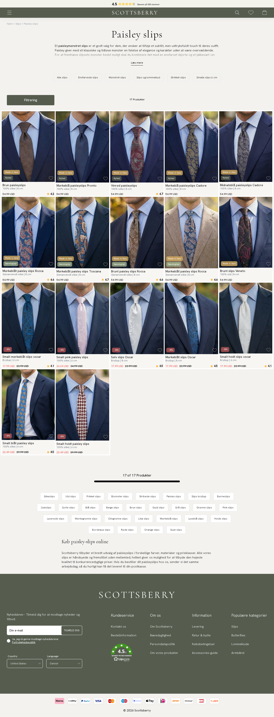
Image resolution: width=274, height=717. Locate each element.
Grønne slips (204, 507)
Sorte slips (68, 507)
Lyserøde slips (55, 518)
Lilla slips (143, 518)
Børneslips (223, 496)
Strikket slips (178, 77)
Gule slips (176, 529)
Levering (198, 626)
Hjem (10, 23)
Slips (18, 23)
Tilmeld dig (71, 630)
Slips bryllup (199, 496)
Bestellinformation (123, 635)
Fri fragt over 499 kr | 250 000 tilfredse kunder (137, 4)
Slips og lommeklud (148, 77)
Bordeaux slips (101, 529)
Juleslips (46, 507)
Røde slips (127, 529)
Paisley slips (31, 23)
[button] (123, 652)
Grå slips (180, 507)
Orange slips (151, 529)
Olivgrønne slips (118, 518)
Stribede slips (147, 496)
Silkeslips (49, 496)
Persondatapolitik (162, 644)
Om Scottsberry (161, 626)
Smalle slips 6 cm (207, 77)
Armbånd (237, 653)
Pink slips (228, 507)
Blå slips (90, 507)
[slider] (137, 3)
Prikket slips (93, 496)
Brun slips (136, 507)
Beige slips (112, 507)
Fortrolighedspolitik (23, 642)
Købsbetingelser (203, 644)
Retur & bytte (201, 635)
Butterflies (238, 635)
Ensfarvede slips (88, 77)
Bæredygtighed (160, 635)
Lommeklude (240, 644)
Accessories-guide (205, 653)
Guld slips (158, 507)
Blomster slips (120, 496)
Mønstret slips (117, 77)
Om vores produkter (164, 653)
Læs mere (137, 62)
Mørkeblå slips (169, 518)
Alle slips (62, 77)
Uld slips (71, 496)
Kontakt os (118, 626)
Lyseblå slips (196, 518)
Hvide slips (220, 518)
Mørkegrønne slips (86, 518)
